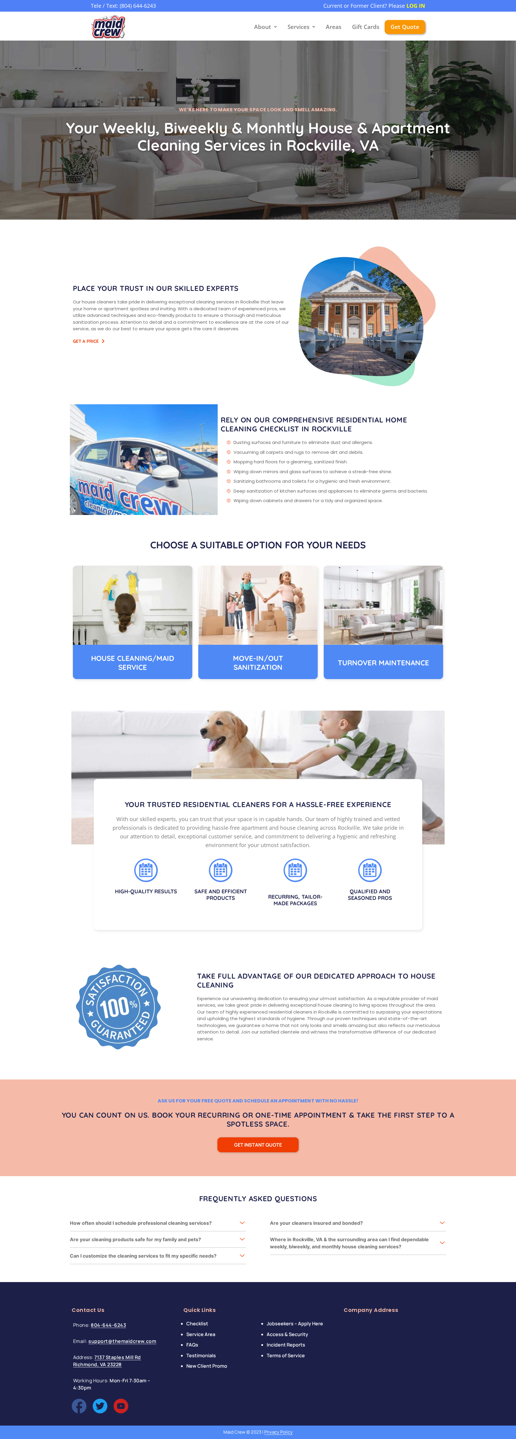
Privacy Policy (278, 1432)
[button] (158, 1223)
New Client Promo (206, 1366)
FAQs (192, 1344)
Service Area (200, 1334)
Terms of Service (286, 1355)
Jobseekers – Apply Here (295, 1323)
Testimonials (201, 1355)
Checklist (197, 1323)
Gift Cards (365, 27)
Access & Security (287, 1334)
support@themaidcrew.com (122, 1341)
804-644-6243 (108, 1325)
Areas (333, 27)
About (262, 27)
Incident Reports (286, 1344)
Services (298, 27)
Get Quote (405, 27)
